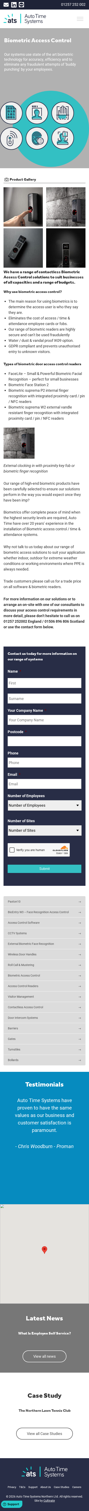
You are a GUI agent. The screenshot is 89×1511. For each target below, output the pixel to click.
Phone (13, 753)
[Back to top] (79, 1503)
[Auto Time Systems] (44, 1472)
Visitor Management (21, 996)
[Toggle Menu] (80, 19)
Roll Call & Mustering (21, 965)
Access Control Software (24, 923)
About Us (45, 1487)
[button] (44, 1250)
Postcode (17, 731)
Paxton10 (14, 901)
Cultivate (49, 1501)
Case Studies (61, 1487)
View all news (44, 1356)
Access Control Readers (23, 986)
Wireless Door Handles (22, 954)
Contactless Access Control (25, 1007)
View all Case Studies (44, 1433)
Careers (76, 1487)
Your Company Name (27, 710)
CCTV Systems (17, 933)
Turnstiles (14, 1049)
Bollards (13, 1060)
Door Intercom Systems (23, 1018)
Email (14, 774)
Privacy (12, 1487)
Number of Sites (21, 820)
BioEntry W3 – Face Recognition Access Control (38, 912)
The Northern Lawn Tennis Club (45, 1410)
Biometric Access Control (24, 975)
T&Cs (22, 1487)
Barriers (13, 1028)
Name (14, 671)
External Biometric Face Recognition (31, 944)
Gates (12, 1039)
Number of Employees (26, 795)
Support (32, 1487)
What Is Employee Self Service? (44, 1333)
